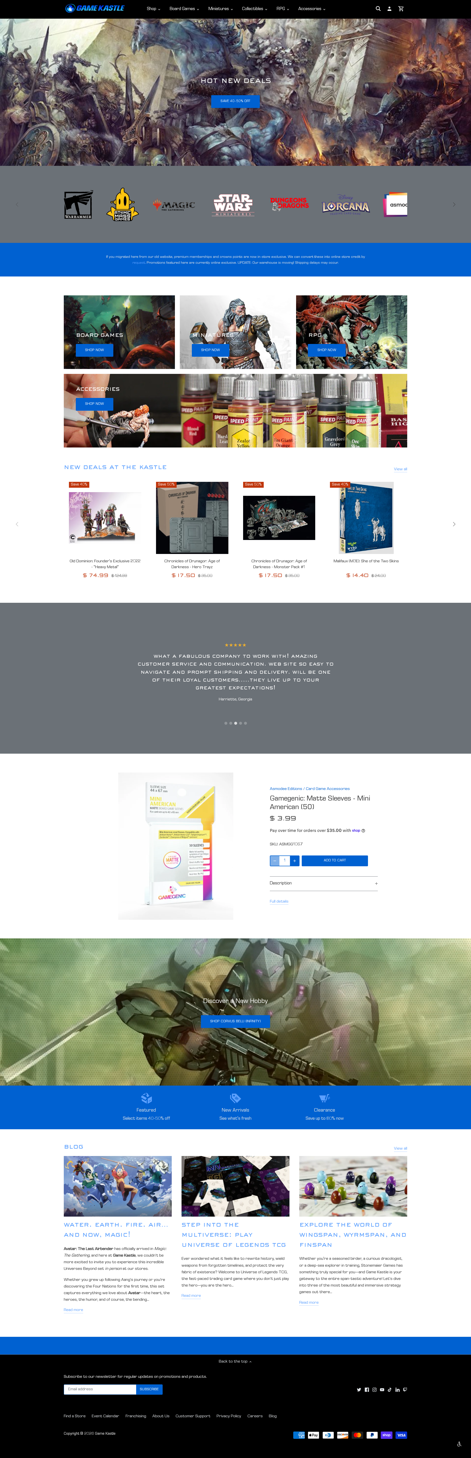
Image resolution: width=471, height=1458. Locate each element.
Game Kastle (105, 1434)
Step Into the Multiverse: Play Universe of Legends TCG (234, 1235)
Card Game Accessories (328, 789)
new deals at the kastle (115, 468)
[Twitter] (359, 1390)
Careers (255, 1416)
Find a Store (75, 1416)
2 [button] (230, 723)
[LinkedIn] (397, 1390)
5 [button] (245, 723)
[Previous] (17, 204)
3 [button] (235, 723)
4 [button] (240, 723)
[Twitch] (405, 1390)
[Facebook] (367, 1390)
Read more (73, 1310)
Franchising (136, 1416)
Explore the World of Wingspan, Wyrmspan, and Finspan (352, 1235)
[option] (235, 92)
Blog (273, 1416)
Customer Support (193, 1416)
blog (73, 1147)
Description (281, 883)
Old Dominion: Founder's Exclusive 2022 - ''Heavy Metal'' (105, 564)
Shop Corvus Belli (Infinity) (235, 1021)
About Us (161, 1416)
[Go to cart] (401, 9)
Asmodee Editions (286, 789)
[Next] (453, 204)
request (138, 263)
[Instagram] (374, 1390)
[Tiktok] (390, 1390)
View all (400, 469)
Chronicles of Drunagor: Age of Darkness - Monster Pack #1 (279, 564)
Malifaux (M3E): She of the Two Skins (366, 561)
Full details (279, 902)
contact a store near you (235, 101)
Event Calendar (105, 1416)
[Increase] (294, 861)
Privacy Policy (229, 1416)
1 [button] (225, 723)
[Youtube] (382, 1390)
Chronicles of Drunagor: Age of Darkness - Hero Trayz (192, 564)
